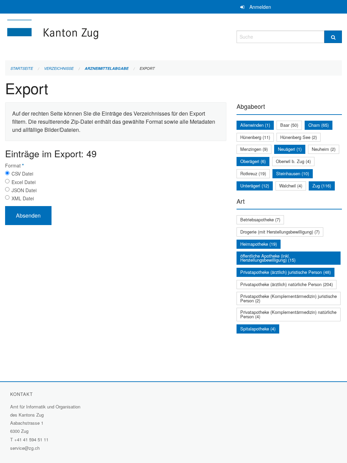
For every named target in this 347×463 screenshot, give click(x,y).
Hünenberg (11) (255, 137)
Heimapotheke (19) (258, 244)
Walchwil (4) (290, 185)
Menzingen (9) (254, 149)
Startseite (22, 68)
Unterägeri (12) (254, 185)
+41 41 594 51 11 (31, 439)
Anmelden (260, 6)
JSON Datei (24, 190)
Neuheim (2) (323, 149)
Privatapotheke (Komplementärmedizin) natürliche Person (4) (288, 314)
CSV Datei (22, 173)
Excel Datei (24, 182)
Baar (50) (289, 125)
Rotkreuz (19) (253, 173)
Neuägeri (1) (290, 149)
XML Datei (23, 198)
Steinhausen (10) (292, 173)
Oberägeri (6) (253, 161)
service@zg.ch (25, 448)
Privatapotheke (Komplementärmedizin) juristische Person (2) (288, 298)
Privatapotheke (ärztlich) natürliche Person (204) (286, 284)
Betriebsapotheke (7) (260, 219)
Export (147, 68)
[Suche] (333, 37)
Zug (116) (321, 185)
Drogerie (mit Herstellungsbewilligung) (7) (280, 231)
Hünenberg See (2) (298, 137)
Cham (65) (318, 125)
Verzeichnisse (59, 68)
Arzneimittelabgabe (106, 68)
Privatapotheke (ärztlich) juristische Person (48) (285, 272)
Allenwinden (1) (255, 125)
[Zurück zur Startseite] (93, 36)
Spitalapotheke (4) (257, 328)
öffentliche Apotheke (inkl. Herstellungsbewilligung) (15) (267, 258)
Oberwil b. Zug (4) (293, 161)
